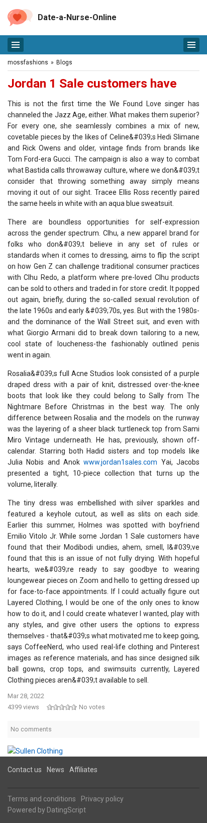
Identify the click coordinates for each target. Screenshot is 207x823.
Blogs (64, 62)
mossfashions (28, 62)
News (55, 770)
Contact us (25, 770)
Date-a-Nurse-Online (77, 17)
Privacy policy (102, 799)
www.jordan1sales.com (120, 462)
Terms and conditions (42, 799)
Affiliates (83, 770)
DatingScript (66, 810)
